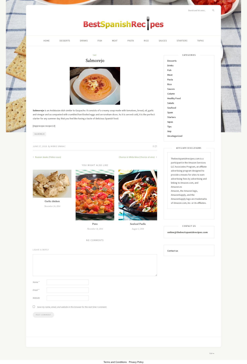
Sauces (163, 40)
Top (211, 353)
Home (47, 40)
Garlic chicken (52, 201)
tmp (94, 55)
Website (36, 298)
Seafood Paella (138, 224)
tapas (200, 40)
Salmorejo (39, 134)
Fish (100, 40)
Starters (182, 40)
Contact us (172, 250)
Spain (170, 112)
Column (171, 93)
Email (36, 290)
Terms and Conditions (115, 362)
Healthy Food (174, 98)
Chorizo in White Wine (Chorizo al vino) (137, 157)
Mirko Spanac (58, 146)
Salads (170, 103)
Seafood (171, 107)
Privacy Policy (136, 362)
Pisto (95, 224)
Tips (169, 126)
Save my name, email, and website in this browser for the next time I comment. (72, 307)
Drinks (84, 40)
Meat (115, 40)
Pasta (131, 40)
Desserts (65, 40)
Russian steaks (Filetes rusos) (48, 157)
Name (36, 282)
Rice (146, 40)
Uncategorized (174, 135)
